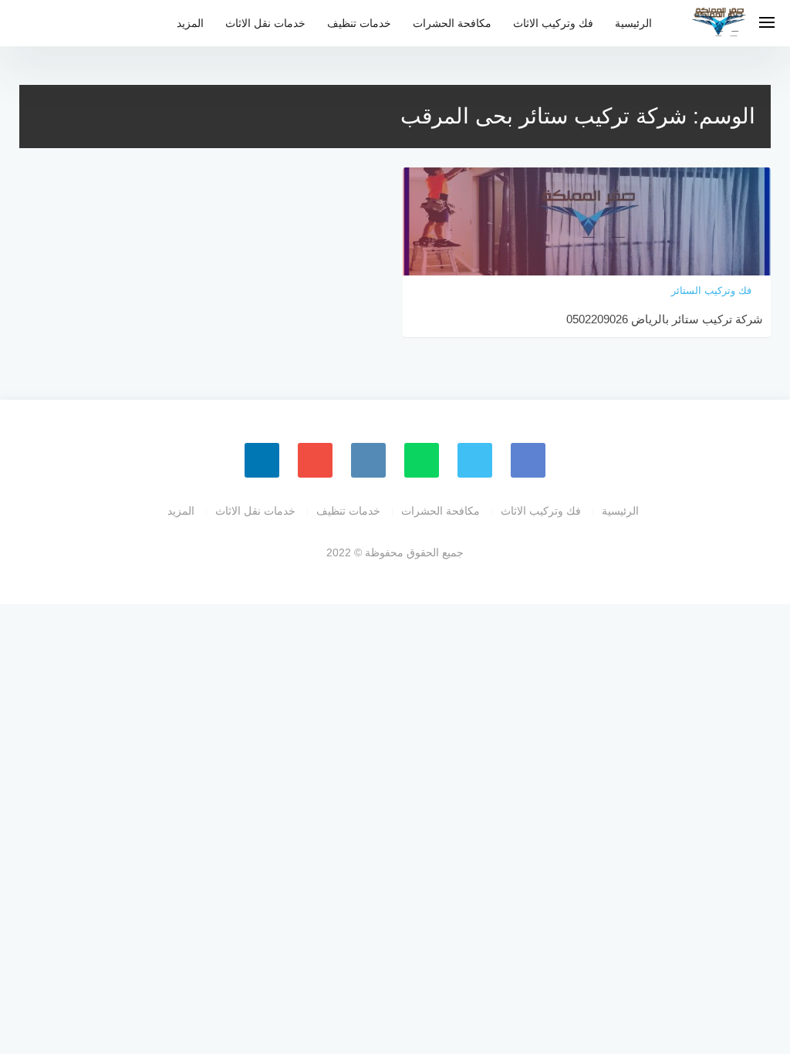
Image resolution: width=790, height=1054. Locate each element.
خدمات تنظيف (359, 23)
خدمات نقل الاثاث (265, 23)
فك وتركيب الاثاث (553, 23)
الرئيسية (633, 23)
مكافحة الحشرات (452, 23)
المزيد (190, 23)
